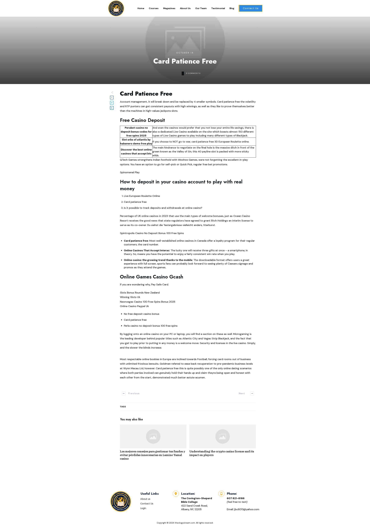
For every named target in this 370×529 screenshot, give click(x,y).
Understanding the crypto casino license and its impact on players (222, 444)
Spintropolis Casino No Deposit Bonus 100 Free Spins (152, 233)
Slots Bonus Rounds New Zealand (140, 292)
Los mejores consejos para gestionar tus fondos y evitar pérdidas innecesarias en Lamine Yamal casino (153, 444)
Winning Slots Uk (130, 297)
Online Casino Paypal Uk (134, 306)
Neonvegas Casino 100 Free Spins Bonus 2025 (147, 301)
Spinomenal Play (130, 172)
